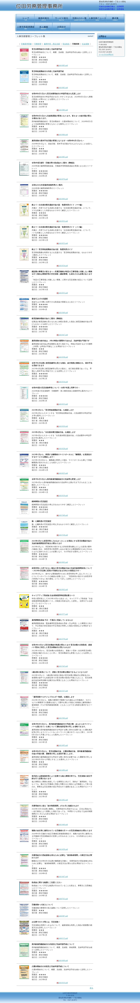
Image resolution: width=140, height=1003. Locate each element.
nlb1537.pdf (63, 691)
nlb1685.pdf (63, 157)
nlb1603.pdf (63, 589)
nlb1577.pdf (63, 614)
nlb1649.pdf (63, 313)
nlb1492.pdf (63, 800)
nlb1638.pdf (63, 357)
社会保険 (85, 44)
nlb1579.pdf (63, 639)
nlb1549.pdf (63, 515)
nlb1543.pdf (63, 666)
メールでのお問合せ (106, 54)
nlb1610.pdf (63, 983)
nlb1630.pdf (63, 426)
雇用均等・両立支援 (52, 44)
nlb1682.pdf (63, 88)
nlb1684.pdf (63, 135)
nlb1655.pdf (63, 293)
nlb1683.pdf (63, 65)
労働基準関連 (26, 44)
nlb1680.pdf (63, 110)
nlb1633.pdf (63, 404)
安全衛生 (66, 44)
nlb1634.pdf (63, 382)
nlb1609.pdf (63, 960)
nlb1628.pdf (63, 449)
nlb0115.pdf (63, 938)
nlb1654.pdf (63, 266)
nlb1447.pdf (63, 877)
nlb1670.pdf (63, 179)
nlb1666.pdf (63, 199)
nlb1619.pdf (63, 496)
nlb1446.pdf (63, 824)
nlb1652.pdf (63, 221)
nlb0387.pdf (63, 916)
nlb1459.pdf (63, 849)
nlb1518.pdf (63, 535)
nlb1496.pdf (63, 770)
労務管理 (37, 44)
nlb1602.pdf (63, 562)
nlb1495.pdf (63, 745)
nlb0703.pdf (63, 899)
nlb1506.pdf (63, 718)
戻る (91, 988)
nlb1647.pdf (63, 335)
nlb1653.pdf (63, 243)
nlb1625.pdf (63, 473)
